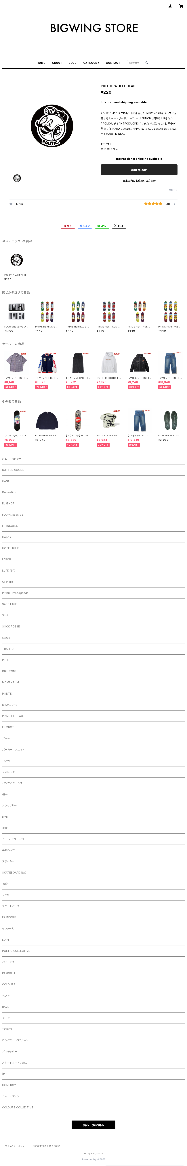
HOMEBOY (9, 1085)
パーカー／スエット (13, 749)
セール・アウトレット (13, 839)
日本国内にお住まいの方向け (139, 180)
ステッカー (8, 861)
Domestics (9, 492)
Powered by (89, 1159)
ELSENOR (8, 503)
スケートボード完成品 (15, 1062)
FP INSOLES (10, 525)
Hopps (6, 537)
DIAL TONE (9, 671)
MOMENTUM (10, 682)
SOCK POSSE (11, 626)
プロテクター (9, 1051)
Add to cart (139, 170)
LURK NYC (9, 570)
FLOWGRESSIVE (12, 514)
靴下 (5, 1073)
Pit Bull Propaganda (15, 592)
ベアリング (8, 962)
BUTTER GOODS (13, 469)
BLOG (73, 62)
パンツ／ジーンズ (12, 783)
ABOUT (57, 62)
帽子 (5, 794)
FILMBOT (8, 727)
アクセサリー (9, 805)
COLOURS (9, 984)
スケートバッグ (10, 906)
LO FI (5, 939)
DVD (5, 816)
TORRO (7, 1029)
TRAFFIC (8, 648)
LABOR (6, 559)
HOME (41, 62)
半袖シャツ (8, 850)
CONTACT (113, 62)
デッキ (5, 894)
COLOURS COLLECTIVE (17, 1107)
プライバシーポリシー (16, 1146)
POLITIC (7, 693)
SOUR (6, 637)
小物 (5, 827)
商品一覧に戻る (93, 1125)
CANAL (6, 481)
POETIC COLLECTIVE (16, 950)
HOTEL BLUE (10, 548)
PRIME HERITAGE (13, 715)
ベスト (6, 995)
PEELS (6, 660)
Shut (5, 615)
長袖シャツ (8, 771)
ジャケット (8, 738)
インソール (8, 928)
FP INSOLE (9, 917)
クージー (7, 1017)
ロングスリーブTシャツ (15, 1040)
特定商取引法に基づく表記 (46, 1146)
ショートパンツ (10, 1096)
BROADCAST (10, 704)
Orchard (7, 581)
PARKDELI (8, 973)
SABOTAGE (9, 604)
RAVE (5, 1006)
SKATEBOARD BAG (14, 872)
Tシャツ (6, 760)
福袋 (5, 883)
